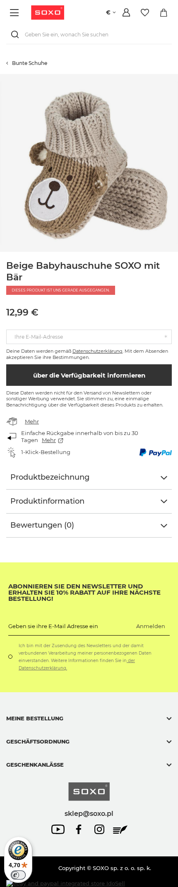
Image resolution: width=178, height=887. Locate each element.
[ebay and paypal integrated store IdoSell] (65, 883)
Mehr (32, 421)
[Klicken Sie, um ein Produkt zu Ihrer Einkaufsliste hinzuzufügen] (174, 78)
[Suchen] (16, 34)
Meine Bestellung (34, 718)
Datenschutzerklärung (97, 351)
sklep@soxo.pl (89, 813)
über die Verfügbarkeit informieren (89, 375)
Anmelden (150, 626)
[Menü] (15, 12)
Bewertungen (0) (42, 525)
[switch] (18, 875)
